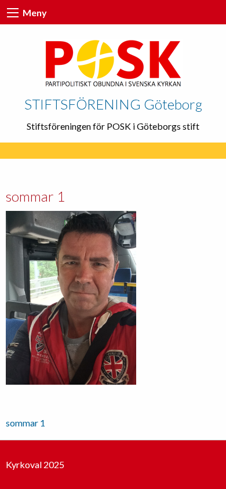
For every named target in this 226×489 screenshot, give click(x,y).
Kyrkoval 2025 (35, 464)
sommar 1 (25, 422)
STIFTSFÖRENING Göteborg (113, 104)
